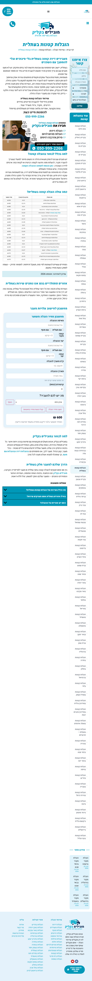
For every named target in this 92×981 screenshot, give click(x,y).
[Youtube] (72, 961)
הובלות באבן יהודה (36, 927)
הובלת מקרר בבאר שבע (76, 881)
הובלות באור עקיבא (35, 930)
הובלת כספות (56, 959)
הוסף (10, 402)
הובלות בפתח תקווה (35, 962)
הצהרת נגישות (18, 933)
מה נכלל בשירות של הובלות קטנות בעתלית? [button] (46, 489)
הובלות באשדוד (37, 956)
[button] (88, 23)
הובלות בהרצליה (36, 936)
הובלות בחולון (37, 964)
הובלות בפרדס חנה (35, 953)
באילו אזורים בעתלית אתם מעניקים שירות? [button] (46, 496)
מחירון (21, 930)
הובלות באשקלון (36, 959)
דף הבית (70, 49)
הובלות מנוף (57, 930)
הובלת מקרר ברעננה (85, 860)
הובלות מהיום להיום (54, 944)
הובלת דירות (57, 924)
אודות (21, 924)
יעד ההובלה (58, 341)
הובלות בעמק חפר (36, 947)
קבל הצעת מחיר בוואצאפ (33, 409)
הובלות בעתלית (37, 950)
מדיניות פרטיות (18, 936)
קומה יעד (61, 355)
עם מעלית (57, 330)
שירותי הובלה (59, 49)
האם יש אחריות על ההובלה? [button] (53, 502)
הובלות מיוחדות (56, 947)
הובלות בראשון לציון (35, 970)
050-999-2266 (34, 117)
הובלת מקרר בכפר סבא (76, 862)
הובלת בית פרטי (55, 956)
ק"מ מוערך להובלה (55, 361)
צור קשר (20, 927)
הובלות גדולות (56, 939)
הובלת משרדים (56, 927)
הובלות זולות (57, 941)
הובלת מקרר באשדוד (75, 898)
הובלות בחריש (37, 924)
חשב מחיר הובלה (55, 409)
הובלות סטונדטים (55, 950)
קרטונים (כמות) (57, 384)
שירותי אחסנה (56, 936)
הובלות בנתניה (37, 944)
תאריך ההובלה (57, 371)
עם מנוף (45, 330)
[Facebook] (76, 961)
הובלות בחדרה (37, 941)
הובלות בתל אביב (36, 967)
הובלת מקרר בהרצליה (84, 879)
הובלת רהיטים (56, 933)
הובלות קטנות (45, 49)
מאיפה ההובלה (57, 321)
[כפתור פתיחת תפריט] (48, 11)
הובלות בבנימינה (36, 933)
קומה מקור (61, 335)
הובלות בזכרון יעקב (35, 939)
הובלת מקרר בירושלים (84, 898)
